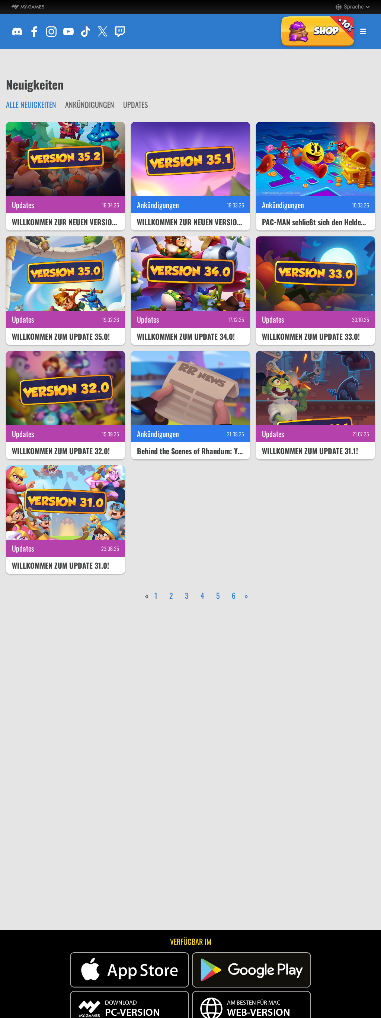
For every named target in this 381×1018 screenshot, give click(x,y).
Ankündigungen (89, 104)
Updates (135, 104)
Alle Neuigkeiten (31, 104)
